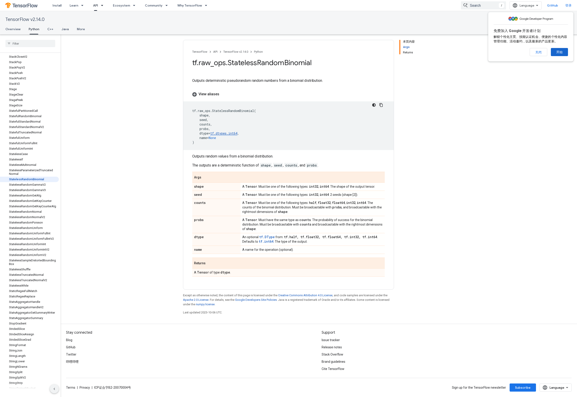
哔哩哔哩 (72, 361)
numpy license (205, 304)
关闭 (538, 52)
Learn (74, 5)
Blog (69, 340)
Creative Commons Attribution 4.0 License (305, 295)
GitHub (552, 5)
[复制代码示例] (381, 105)
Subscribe (523, 388)
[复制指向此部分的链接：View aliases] (223, 94)
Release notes (332, 347)
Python (34, 29)
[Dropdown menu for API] (103, 5)
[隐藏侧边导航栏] (54, 388)
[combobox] (483, 5)
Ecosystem (121, 5)
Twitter (71, 354)
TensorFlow (199, 51)
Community (154, 5)
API (95, 5)
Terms (70, 387)
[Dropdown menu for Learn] (83, 5)
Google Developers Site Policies (256, 299)
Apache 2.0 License (195, 299)
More (81, 29)
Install (57, 5)
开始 (559, 52)
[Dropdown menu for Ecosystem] (135, 5)
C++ (50, 29)
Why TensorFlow (189, 5)
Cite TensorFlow (333, 369)
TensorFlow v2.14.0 (25, 19)
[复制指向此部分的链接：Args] (205, 177)
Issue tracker (331, 340)
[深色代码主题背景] (374, 105)
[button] (288, 94)
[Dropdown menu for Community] (168, 5)
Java (65, 29)
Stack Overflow (332, 354)
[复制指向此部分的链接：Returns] (210, 263)
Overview (13, 29)
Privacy (85, 387)
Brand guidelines (333, 361)
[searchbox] (30, 43)
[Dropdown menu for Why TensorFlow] (207, 5)
